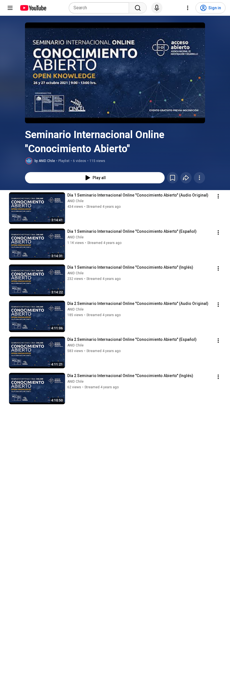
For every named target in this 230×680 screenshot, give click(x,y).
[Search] (138, 7)
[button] (115, 72)
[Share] (186, 177)
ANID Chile (75, 201)
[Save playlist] (172, 177)
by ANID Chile (44, 161)
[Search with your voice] (156, 7)
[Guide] (10, 7)
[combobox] (100, 7)
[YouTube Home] (33, 8)
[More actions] (199, 177)
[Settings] (187, 7)
